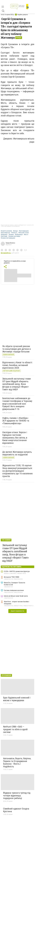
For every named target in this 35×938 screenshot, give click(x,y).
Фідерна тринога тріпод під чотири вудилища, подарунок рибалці (16, 795)
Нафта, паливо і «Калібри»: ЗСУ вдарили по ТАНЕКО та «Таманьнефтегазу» (15, 421)
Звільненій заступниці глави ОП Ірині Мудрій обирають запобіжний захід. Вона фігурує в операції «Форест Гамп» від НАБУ (16, 384)
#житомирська (5, 233)
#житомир (4, 236)
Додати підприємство (17, 611)
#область (14, 233)
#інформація (19, 234)
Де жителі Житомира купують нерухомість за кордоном (17, 453)
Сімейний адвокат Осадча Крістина (16, 810)
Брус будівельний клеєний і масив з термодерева (16, 699)
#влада (15, 231)
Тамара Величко (10, 243)
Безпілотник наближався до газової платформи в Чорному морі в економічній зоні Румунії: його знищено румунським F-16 (17, 403)
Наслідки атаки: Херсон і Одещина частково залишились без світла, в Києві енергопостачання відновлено (14, 437)
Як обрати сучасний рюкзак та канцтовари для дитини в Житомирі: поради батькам (16, 349)
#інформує (4, 234)
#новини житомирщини (8, 238)
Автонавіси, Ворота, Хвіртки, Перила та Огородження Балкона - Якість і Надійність (17, 762)
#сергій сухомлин (6, 231)
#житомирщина (24, 231)
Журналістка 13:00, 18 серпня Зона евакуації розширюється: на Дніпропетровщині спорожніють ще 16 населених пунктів (17, 471)
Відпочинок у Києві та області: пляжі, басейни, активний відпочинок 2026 (17, 365)
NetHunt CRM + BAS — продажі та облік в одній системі (15, 729)
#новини (11, 234)
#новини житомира (14, 236)
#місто (26, 234)
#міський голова (23, 233)
